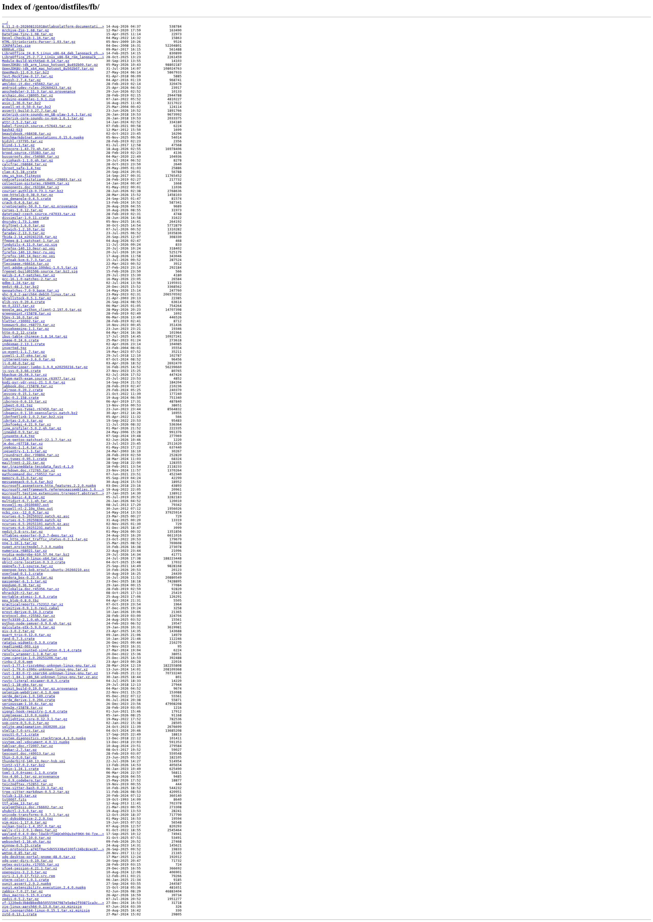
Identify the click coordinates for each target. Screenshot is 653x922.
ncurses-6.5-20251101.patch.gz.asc (35, 524)
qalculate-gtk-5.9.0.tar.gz (28, 627)
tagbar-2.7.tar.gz (19, 750)
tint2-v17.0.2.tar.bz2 (23, 765)
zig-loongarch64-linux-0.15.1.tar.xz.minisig (46, 910)
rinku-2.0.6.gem (17, 662)
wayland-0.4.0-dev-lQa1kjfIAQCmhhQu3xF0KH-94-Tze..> (53, 834)
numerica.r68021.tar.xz (24, 551)
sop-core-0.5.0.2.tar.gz (25, 723)
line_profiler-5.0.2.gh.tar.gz (31, 428)
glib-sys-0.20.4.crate (23, 302)
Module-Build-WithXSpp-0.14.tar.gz (35, 61)
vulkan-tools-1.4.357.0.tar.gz (31, 826)
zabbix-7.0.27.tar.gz (22, 891)
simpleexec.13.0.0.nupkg (25, 715)
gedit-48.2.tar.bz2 (20, 287)
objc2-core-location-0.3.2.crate (33, 562)
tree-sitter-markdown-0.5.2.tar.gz (35, 792)
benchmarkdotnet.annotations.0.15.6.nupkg (43, 137)
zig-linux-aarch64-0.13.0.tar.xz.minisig (42, 906)
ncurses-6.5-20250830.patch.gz (31, 520)
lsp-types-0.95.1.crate (24, 459)
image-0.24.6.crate (20, 340)
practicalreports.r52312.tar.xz (32, 604)
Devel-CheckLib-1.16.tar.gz (28, 38)
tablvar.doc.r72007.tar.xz (27, 746)
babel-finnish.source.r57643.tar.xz (36, 126)
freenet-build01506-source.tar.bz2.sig (40, 271)
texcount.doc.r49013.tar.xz (28, 753)
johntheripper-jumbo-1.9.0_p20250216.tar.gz (45, 367)
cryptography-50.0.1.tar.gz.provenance (40, 206)
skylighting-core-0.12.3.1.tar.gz (34, 719)
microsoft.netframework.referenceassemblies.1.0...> (53, 489)
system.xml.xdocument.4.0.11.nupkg (35, 742)
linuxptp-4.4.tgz (18, 436)
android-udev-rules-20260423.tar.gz (36, 88)
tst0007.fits (14, 799)
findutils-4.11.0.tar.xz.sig (29, 244)
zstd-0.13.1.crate (19, 914)
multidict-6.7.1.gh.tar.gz (27, 501)
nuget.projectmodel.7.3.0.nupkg (32, 547)
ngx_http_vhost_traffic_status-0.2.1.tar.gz (45, 539)
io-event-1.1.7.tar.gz (23, 352)
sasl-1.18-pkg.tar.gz (22, 685)
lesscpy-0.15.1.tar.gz (23, 394)
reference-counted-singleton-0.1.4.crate (42, 650)
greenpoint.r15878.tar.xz (26, 313)
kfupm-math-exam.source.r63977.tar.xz (39, 378)
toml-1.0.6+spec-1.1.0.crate (29, 773)
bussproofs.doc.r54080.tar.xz (30, 156)
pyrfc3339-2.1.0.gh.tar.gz (27, 619)
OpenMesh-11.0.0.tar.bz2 (25, 72)
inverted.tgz (14, 348)
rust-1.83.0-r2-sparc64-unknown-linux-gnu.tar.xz (50, 673)
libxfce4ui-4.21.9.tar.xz (26, 424)
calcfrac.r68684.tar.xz (24, 164)
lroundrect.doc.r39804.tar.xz (30, 455)
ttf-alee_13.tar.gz (20, 803)
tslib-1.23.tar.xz (19, 796)
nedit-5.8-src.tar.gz (22, 531)
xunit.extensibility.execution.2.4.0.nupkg (44, 887)
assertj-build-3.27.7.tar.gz (29, 111)
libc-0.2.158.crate (20, 398)
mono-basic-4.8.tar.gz (23, 497)
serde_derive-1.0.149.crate (28, 696)
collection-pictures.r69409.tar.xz (35, 183)
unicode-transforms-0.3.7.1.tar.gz (35, 815)
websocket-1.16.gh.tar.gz (26, 841)
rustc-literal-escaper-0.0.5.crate (35, 681)
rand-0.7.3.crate (18, 639)
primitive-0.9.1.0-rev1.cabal (30, 608)
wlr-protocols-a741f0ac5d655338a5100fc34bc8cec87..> (53, 849)
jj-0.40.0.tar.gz (18, 363)
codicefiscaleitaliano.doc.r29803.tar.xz (42, 179)
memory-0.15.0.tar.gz (22, 478)
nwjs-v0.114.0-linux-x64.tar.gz (32, 558)
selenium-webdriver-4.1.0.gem (30, 692)
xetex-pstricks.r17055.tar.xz (30, 864)
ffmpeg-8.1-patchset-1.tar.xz (30, 241)
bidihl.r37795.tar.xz (22, 141)
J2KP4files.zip (16, 45)
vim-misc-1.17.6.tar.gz (24, 822)
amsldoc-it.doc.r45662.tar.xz (30, 84)
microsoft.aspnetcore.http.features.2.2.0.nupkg (49, 486)
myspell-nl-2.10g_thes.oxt (27, 508)
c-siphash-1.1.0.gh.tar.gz (27, 160)
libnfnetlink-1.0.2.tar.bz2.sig (32, 417)
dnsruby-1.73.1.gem (20, 221)
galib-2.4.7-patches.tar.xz (28, 275)
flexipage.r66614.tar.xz (25, 264)
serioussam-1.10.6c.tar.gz (27, 704)
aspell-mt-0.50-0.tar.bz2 (26, 107)
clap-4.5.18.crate (19, 172)
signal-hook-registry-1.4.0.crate (34, 711)
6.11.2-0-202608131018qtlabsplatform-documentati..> (53, 26)
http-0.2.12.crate (19, 332)
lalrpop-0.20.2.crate (22, 390)
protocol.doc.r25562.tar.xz (28, 616)
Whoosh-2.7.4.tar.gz (21, 80)
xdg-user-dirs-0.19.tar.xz (27, 861)
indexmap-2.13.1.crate (23, 344)
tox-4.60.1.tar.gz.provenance (30, 776)
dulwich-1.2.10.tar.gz (23, 229)
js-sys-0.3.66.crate (21, 371)
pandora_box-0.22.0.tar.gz (27, 577)
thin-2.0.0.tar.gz (19, 757)
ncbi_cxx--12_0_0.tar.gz (25, 512)
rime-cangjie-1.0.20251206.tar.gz (34, 658)
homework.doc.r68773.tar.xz (28, 325)
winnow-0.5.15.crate (21, 845)
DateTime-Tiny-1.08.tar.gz (27, 34)
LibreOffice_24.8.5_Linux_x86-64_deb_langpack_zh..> (53, 53)
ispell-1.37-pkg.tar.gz (24, 355)
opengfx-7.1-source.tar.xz (27, 566)
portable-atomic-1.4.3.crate (29, 597)
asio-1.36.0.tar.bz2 (21, 103)
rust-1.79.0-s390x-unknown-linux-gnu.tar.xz (45, 669)
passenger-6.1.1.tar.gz (24, 581)
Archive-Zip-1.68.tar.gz (25, 30)
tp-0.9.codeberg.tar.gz (24, 780)
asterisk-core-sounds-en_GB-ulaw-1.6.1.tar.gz (47, 114)
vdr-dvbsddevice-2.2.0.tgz (27, 818)
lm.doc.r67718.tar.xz (22, 443)
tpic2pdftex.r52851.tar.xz (27, 784)
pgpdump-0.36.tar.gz (21, 585)
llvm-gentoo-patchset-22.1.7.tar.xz (36, 440)
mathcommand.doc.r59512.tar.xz (31, 474)
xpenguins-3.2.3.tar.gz (24, 872)
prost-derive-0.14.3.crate (27, 612)
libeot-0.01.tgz (17, 405)
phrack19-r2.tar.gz (20, 593)
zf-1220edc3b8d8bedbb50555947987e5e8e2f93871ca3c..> (53, 903)
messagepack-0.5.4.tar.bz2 (27, 482)
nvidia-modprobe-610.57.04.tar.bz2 (35, 554)
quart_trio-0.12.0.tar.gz (26, 635)
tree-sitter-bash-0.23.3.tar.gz (32, 788)
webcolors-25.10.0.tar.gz (26, 838)
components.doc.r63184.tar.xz (30, 187)
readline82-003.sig (20, 646)
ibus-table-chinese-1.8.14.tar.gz (34, 336)
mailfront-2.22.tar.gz (23, 463)
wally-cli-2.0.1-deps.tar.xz (29, 830)
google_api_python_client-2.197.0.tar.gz (42, 310)
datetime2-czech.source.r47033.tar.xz (39, 214)
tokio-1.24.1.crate (20, 769)
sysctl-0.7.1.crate (20, 734)
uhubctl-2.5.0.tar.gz (22, 811)
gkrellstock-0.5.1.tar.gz (26, 298)
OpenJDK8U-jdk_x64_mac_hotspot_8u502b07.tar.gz (48, 68)
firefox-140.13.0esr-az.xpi (28, 248)
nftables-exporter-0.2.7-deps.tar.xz (37, 535)
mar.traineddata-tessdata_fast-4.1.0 (37, 466)
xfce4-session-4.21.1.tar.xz (29, 868)
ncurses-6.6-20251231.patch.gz (31, 528)
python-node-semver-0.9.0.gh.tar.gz (36, 623)
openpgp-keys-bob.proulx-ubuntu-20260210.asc (46, 570)
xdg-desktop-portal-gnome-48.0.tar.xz (39, 857)
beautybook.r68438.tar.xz (26, 133)
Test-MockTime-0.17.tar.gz (27, 76)
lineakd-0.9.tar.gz (20, 432)
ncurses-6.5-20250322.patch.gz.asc (35, 516)
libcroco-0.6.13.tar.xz (24, 401)
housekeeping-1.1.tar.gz (25, 329)
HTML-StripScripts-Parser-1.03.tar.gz (39, 42)
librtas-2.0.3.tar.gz (22, 420)
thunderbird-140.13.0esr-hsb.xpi (33, 761)
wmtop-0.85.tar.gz (19, 853)
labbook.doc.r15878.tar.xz (27, 386)
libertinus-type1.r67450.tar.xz (32, 409)
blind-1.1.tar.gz (18, 145)
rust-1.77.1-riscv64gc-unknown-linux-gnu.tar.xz (49, 665)
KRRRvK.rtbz (13, 49)
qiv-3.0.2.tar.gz (18, 631)
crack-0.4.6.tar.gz (20, 202)
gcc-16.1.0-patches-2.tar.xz (29, 279)
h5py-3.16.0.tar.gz (20, 317)
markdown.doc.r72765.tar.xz (28, 470)
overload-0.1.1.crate (22, 574)
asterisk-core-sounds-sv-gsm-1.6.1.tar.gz (43, 118)
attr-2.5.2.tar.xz (19, 122)
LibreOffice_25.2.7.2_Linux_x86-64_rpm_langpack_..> (53, 57)
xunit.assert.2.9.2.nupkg (26, 884)
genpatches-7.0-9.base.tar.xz (30, 290)
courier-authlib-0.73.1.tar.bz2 (32, 191)
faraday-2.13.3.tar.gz (23, 233)
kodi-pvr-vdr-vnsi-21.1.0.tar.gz (33, 382)
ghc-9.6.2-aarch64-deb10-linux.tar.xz (39, 294)
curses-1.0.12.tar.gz (22, 210)
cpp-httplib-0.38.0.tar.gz (27, 195)
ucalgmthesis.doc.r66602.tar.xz (32, 807)
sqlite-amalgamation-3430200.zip (33, 727)
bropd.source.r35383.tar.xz (28, 153)
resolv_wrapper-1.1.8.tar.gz (29, 654)
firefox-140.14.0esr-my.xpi (28, 256)
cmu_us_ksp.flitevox (21, 176)
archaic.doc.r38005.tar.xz (27, 95)
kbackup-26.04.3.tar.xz (24, 375)
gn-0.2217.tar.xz (18, 306)
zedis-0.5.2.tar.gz (20, 899)
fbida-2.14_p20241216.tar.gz (29, 237)
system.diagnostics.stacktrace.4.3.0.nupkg (44, 738)
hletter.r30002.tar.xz (23, 321)
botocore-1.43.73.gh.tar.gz (28, 149)
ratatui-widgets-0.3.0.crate (29, 642)
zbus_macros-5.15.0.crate (26, 895)
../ (5, 22)
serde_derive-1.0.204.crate (28, 700)
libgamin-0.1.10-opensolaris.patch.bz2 (40, 413)
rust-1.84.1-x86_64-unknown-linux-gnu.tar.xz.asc (50, 677)
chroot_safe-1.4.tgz (21, 168)
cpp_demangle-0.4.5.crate (26, 199)
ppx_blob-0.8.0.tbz (20, 600)
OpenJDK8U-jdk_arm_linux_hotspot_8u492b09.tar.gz (50, 65)
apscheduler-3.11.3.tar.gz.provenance (39, 91)
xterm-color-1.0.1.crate (25, 880)
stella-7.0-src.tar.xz (23, 730)
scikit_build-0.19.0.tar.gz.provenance (40, 688)
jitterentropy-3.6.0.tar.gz (28, 359)
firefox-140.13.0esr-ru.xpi (28, 252)
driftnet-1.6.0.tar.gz (23, 225)
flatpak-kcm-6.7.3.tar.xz (26, 260)
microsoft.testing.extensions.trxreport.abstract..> (53, 493)
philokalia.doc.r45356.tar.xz (30, 589)
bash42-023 (12, 130)
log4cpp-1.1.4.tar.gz (22, 447)
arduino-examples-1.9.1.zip (28, 99)
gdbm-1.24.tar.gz (18, 283)
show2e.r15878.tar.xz (22, 707)
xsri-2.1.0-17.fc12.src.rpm (28, 876)
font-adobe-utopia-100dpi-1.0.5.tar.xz (40, 267)
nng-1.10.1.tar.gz (19, 543)
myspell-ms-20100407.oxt (25, 505)
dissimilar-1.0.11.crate (25, 218)
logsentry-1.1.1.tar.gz (24, 451)
